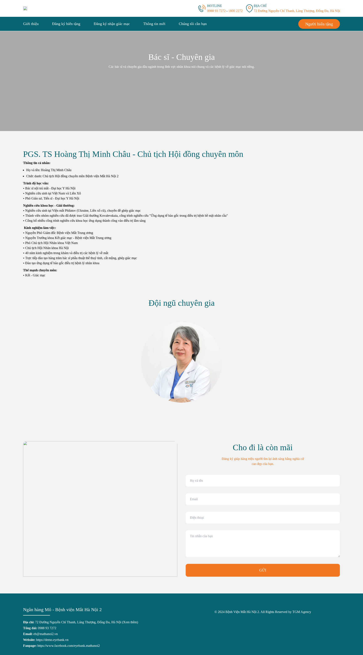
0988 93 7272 (216, 11)
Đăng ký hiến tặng (66, 24)
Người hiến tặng (319, 24)
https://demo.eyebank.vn (52, 640)
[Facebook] (251, 622)
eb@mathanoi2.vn (45, 634)
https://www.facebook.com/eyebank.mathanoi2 (68, 645)
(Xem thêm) (130, 622)
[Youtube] (275, 622)
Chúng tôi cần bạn (193, 24)
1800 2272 (235, 11)
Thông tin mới (154, 24)
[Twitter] (259, 622)
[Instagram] (267, 622)
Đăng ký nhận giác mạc (112, 24)
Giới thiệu (31, 24)
